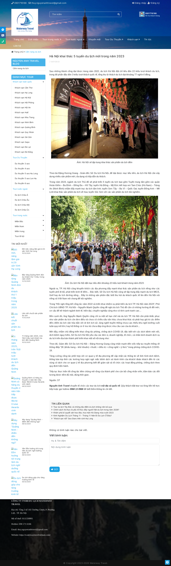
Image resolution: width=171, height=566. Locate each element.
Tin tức (147, 39)
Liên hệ (17, 45)
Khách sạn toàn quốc (22, 82)
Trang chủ (18, 39)
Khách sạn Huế (21, 112)
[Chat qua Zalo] (3, 29)
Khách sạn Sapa (22, 142)
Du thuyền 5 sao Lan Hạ (26, 178)
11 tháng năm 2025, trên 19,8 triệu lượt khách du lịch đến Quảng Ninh (32, 338)
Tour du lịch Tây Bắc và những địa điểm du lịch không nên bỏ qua (82, 407)
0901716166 (20, 3)
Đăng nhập (140, 3)
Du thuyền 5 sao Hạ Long (26, 173)
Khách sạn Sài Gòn (23, 137)
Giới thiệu (33, 39)
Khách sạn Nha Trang (24, 117)
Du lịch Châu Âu (22, 200)
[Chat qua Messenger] (3, 35)
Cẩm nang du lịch (21, 68)
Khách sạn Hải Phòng (24, 102)
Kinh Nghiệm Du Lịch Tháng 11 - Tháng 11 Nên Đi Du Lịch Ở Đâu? (82, 416)
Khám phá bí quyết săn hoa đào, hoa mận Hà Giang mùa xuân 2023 (83, 413)
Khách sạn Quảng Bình (25, 127)
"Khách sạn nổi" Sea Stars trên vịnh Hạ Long (73, 418)
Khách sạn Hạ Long (23, 92)
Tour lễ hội (19, 236)
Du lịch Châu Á (21, 195)
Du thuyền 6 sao (22, 183)
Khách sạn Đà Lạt (23, 147)
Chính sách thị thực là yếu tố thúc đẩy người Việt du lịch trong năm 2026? (86, 410)
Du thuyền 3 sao (22, 163)
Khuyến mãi (95, 39)
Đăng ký (155, 3)
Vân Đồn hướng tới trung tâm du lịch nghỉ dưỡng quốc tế (32, 450)
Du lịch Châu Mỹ (22, 205)
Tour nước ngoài (74, 39)
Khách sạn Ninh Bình (24, 122)
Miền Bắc (19, 221)
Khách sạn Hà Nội (23, 97)
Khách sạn (133, 39)
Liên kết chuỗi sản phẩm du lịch (32, 314)
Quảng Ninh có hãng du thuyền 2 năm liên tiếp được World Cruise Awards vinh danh (33, 381)
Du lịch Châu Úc (22, 210)
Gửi (55, 469)
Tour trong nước (51, 39)
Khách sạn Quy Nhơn (24, 132)
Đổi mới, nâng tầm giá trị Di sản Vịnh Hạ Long (33, 250)
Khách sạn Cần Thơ (23, 88)
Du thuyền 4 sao (22, 168)
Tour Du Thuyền (113, 39)
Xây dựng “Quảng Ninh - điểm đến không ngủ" (32, 420)
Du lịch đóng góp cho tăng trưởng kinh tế (33, 478)
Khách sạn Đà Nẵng (24, 152)
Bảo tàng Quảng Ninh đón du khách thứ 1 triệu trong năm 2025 (33, 277)
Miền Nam (19, 226)
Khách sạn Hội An (23, 107)
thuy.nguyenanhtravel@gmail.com (49, 3)
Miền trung (20, 231)
